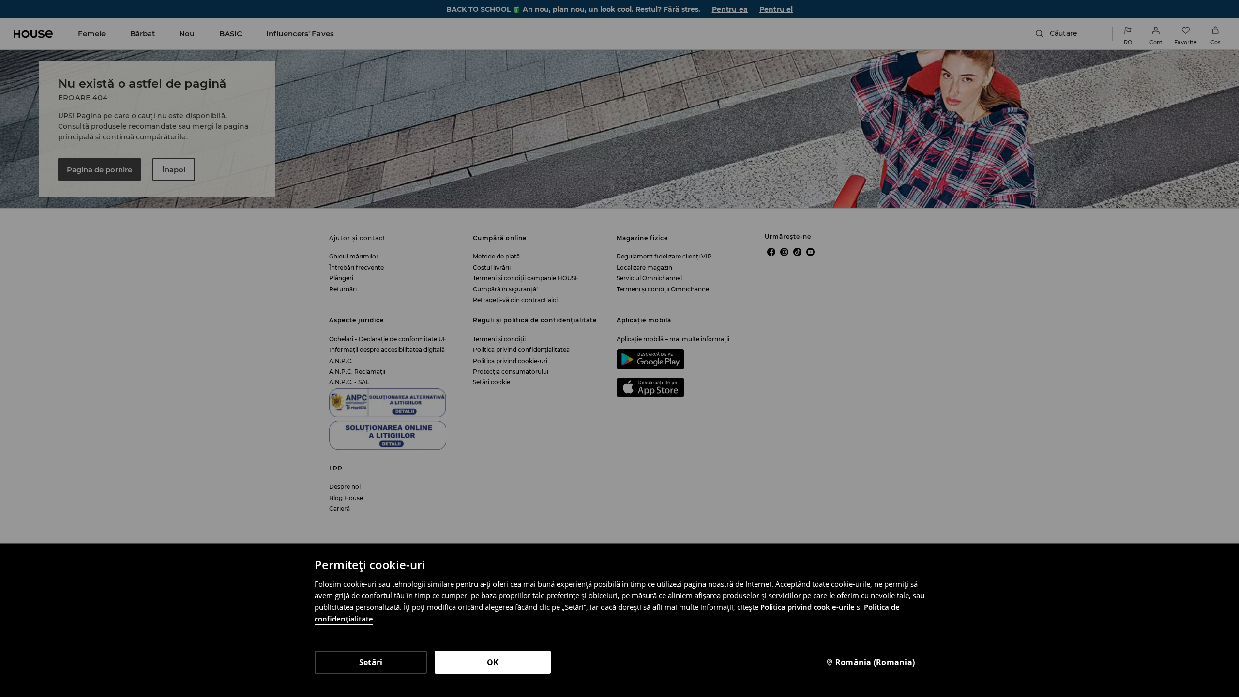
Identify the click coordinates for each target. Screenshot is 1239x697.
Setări (371, 662)
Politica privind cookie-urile (807, 607)
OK (493, 662)
